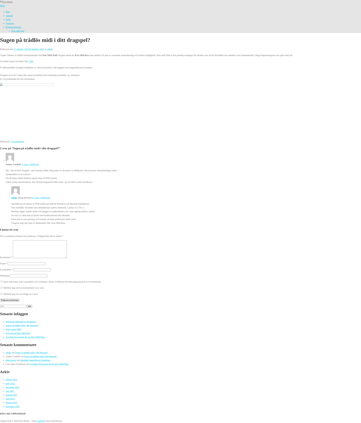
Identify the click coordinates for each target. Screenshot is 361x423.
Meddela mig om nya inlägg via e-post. (20, 294)
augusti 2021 (11, 395)
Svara (36, 164)
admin (50, 49)
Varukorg (10, 23)
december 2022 (12, 387)
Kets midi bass (17, 31)
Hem (8, 12)
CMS (30, 61)
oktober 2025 (11, 379)
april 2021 (10, 399)
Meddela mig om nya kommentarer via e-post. (23, 288)
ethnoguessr (11, 360)
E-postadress (6, 269)
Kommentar (6, 257)
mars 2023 (10, 383)
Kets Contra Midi (13, 329)
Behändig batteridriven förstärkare (21, 321)
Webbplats (4, 275)
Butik (8, 19)
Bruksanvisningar (13, 27)
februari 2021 (12, 402)
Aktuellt (9, 16)
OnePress (41, 421)
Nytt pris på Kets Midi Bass (18, 333)
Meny (2, 6)
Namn (3, 263)
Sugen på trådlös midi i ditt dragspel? (22, 325)
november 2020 (13, 406)
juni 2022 (10, 391)
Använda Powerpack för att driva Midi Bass (25, 337)
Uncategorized (17, 141)
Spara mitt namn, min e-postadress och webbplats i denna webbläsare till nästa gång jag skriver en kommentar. (52, 282)
